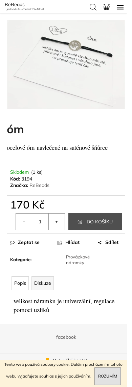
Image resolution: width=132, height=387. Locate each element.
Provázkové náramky (78, 259)
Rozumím (107, 376)
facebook (66, 337)
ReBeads (39, 185)
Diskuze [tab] (42, 283)
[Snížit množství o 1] (24, 222)
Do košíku (100, 222)
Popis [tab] (20, 283)
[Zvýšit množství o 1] (56, 222)
